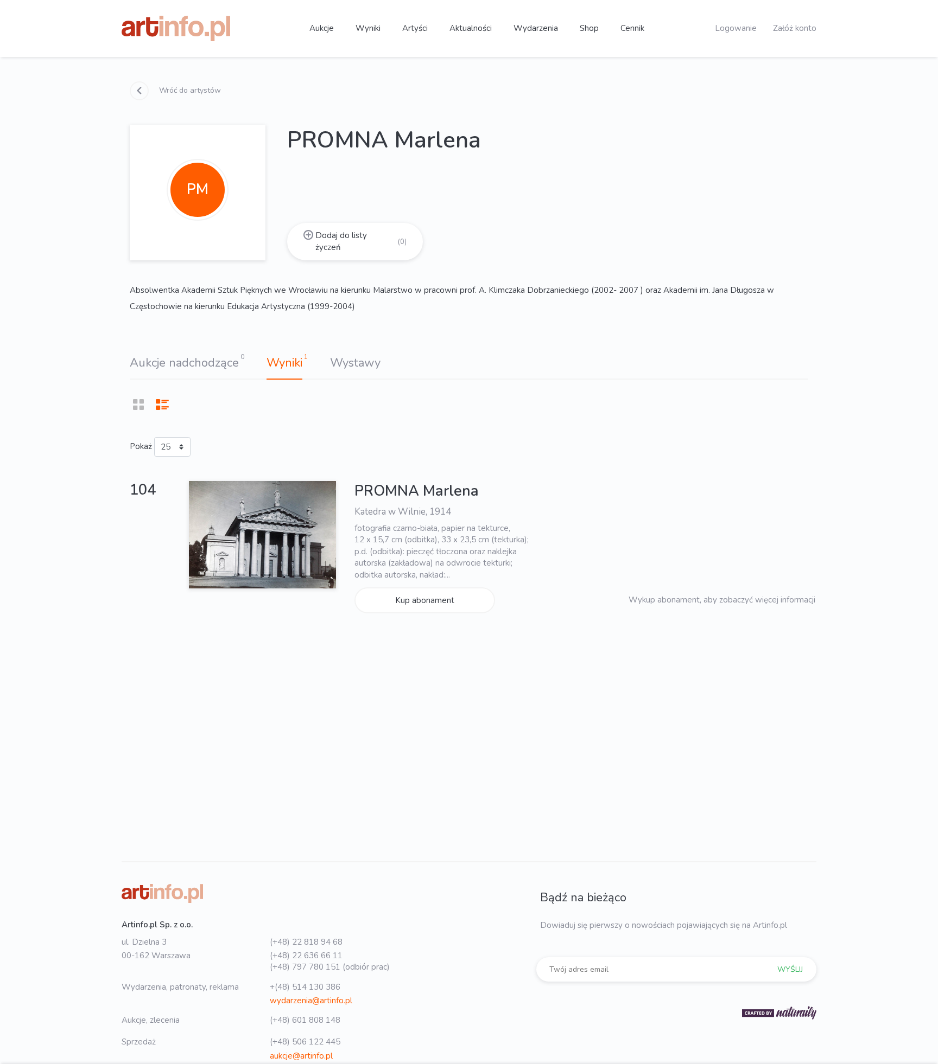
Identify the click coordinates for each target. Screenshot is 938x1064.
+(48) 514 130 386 (305, 987)
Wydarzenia (536, 28)
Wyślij (790, 969)
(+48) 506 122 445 (305, 1041)
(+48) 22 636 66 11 (306, 955)
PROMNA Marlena (416, 491)
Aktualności (470, 28)
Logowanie (736, 28)
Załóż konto (794, 28)
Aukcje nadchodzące (184, 363)
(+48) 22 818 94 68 (306, 942)
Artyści (415, 28)
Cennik (632, 28)
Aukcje (321, 28)
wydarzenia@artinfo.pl (311, 1000)
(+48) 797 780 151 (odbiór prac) (330, 967)
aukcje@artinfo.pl (301, 1055)
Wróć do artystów (189, 90)
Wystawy (355, 363)
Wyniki (368, 28)
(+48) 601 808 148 (305, 1020)
